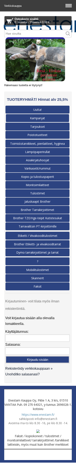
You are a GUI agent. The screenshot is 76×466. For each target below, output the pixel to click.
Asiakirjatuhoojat (37, 160)
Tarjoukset (37, 127)
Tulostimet (37, 193)
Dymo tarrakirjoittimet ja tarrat (37, 252)
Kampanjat (37, 118)
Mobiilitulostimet (37, 270)
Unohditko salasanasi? (22, 374)
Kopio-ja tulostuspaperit (37, 177)
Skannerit (37, 278)
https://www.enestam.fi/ (38, 415)
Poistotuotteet (37, 135)
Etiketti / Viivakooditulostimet (37, 236)
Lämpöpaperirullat (37, 152)
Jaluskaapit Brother (37, 201)
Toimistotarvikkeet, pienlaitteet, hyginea (37, 144)
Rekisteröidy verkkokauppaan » (29, 368)
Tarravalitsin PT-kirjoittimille (38, 226)
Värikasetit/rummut (37, 168)
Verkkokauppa (13, 5)
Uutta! (37, 110)
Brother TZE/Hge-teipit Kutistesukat (37, 218)
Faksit (38, 286)
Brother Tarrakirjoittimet (37, 210)
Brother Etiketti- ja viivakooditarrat (37, 244)
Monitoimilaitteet (37, 185)
